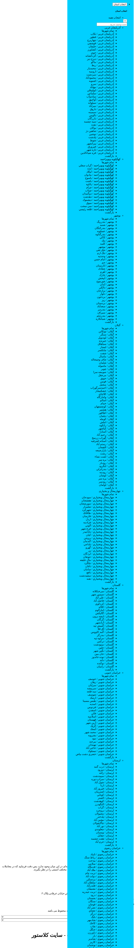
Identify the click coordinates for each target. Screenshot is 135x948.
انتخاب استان (120, 4)
